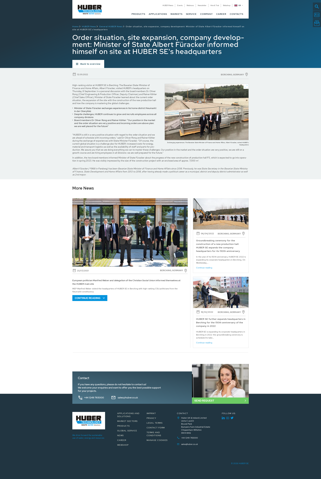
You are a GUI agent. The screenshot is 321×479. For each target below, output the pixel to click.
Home (75, 26)
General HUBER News (111, 26)
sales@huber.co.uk (128, 397)
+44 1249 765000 (94, 397)
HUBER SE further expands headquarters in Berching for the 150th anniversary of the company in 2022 (221, 322)
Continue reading (87, 298)
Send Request (204, 400)
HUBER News (89, 26)
